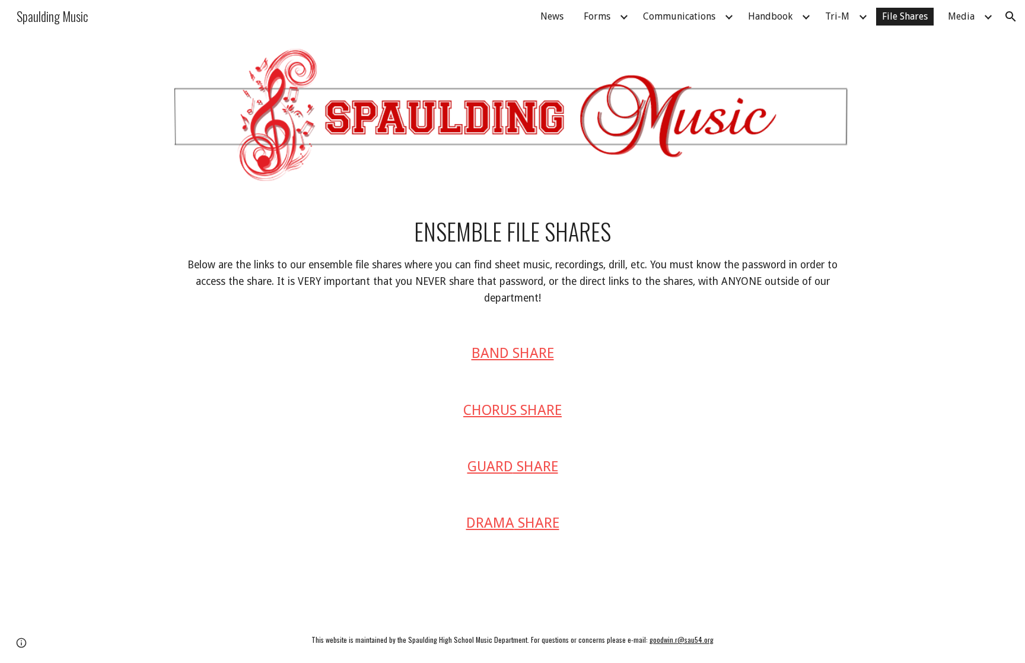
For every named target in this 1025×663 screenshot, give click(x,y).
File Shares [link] (905, 16)
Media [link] (961, 16)
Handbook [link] (770, 16)
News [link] (552, 16)
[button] (1011, 16)
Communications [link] (679, 16)
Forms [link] (597, 16)
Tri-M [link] (837, 16)
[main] (512, 261)
